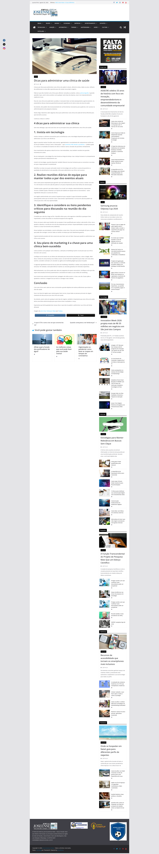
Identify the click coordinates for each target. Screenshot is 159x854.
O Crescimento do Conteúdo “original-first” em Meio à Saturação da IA (118, 361)
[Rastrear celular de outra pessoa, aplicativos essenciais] (104, 714)
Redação (37, 84)
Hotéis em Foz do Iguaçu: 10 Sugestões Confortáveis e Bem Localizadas (118, 785)
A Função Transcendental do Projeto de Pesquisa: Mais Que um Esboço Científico (113, 558)
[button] (42, 23)
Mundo (57, 23)
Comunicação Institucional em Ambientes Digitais (116, 502)
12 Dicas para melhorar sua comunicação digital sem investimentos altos (118, 492)
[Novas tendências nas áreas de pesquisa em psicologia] (104, 594)
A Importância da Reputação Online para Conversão (117, 473)
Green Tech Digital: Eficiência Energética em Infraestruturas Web (118, 404)
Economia (67, 23)
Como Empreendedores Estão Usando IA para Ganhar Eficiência (117, 161)
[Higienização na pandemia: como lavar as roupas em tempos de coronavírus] (87, 335)
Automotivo (63, 27)
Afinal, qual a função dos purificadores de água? (42, 349)
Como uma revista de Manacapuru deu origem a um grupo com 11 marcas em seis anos (118, 124)
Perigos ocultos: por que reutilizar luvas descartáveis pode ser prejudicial (118, 583)
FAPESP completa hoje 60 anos (118, 623)
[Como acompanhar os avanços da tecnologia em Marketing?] (104, 372)
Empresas (77, 23)
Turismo (73, 27)
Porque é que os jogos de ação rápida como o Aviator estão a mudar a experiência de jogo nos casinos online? (118, 228)
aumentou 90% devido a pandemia (74, 144)
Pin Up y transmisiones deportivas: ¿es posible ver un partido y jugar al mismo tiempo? (118, 286)
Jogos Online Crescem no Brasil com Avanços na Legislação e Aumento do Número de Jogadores (118, 275)
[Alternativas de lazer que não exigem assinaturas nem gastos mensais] (104, 521)
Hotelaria (41, 31)
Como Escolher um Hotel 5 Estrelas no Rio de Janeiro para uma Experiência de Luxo (118, 773)
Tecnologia (41, 27)
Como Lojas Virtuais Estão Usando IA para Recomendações (117, 482)
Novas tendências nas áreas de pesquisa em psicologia (117, 593)
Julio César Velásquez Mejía (48, 311)
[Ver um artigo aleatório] (125, 27)
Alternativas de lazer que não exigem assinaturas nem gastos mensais (118, 520)
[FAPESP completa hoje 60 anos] (104, 624)
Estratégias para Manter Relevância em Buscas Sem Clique (112, 440)
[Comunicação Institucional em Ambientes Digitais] (104, 503)
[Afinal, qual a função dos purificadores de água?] (42, 335)
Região (48, 23)
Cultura (104, 27)
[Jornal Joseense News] (34, 27)
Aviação (51, 27)
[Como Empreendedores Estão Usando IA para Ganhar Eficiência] (104, 162)
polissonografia (84, 93)
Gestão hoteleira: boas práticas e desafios (117, 795)
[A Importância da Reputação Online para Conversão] (104, 474)
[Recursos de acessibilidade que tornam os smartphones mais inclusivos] (113, 642)
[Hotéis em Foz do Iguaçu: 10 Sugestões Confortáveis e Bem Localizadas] (104, 786)
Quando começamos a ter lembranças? (82, 322)
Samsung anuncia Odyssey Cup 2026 (109, 207)
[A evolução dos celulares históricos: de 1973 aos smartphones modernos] (104, 684)
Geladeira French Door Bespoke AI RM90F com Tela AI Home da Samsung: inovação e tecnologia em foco (117, 383)
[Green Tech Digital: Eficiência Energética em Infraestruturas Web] (104, 405)
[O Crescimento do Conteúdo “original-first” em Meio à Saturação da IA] (104, 362)
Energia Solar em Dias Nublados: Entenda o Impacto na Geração (117, 395)
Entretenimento (90, 23)
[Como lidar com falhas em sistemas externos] (104, 512)
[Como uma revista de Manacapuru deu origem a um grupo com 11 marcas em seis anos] (104, 124)
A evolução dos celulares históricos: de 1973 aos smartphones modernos (118, 683)
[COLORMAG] (45, 823)
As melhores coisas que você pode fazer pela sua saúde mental (64, 350)
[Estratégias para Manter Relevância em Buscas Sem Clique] (113, 424)
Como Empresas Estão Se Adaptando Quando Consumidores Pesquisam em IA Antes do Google (118, 136)
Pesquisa (103, 550)
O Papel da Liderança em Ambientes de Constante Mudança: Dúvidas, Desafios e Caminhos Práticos (118, 149)
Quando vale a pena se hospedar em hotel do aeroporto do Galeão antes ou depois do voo (117, 805)
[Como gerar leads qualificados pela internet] (104, 464)
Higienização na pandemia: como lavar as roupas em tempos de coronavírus (86, 351)
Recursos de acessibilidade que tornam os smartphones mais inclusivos (112, 659)
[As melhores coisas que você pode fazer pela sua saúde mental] (64, 335)
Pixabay (60, 311)
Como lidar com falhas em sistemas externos (117, 511)
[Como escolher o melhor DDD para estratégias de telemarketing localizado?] (104, 704)
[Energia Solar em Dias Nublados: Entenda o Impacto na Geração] (104, 395)
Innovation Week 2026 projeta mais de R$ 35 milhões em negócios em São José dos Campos (112, 325)
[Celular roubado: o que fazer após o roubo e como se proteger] (104, 694)
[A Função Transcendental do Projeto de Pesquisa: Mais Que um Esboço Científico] (113, 540)
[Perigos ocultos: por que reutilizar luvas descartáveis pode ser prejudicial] (104, 584)
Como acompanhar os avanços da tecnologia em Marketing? (117, 371)
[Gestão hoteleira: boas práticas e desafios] (104, 796)
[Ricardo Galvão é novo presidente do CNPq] (104, 615)
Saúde (96, 27)
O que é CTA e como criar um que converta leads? (48, 324)
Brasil (39, 23)
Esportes (103, 23)
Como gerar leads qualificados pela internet (116, 463)
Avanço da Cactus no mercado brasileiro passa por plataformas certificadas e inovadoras (118, 252)
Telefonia (103, 651)
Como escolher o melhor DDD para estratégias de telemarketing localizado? (118, 703)
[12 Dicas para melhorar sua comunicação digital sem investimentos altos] (104, 493)
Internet (103, 434)
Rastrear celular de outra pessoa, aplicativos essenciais (118, 713)
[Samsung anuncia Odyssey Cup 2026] (113, 192)
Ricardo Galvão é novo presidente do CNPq (117, 614)
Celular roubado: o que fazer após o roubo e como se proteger (117, 693)
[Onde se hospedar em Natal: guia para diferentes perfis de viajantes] (113, 733)
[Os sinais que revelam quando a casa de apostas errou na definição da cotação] (104, 241)
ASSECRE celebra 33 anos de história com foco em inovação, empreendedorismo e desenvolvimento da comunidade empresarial (112, 98)
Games (102, 202)
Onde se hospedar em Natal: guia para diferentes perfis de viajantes (111, 750)
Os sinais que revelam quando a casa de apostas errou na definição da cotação (117, 240)
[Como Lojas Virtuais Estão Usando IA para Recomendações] (104, 483)
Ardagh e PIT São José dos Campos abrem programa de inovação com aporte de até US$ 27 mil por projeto (117, 348)
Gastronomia (85, 27)
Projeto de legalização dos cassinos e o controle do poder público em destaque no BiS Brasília (118, 263)
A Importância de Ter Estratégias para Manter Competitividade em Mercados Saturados (118, 172)
